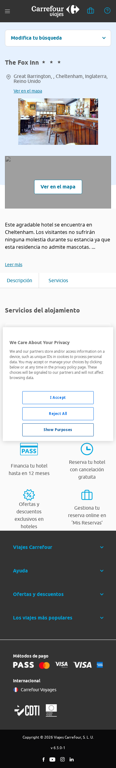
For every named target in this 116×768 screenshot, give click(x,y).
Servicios (58, 280)
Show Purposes (58, 429)
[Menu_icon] (7, 11)
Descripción (19, 280)
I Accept (58, 397)
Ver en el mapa (28, 90)
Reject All (58, 413)
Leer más (13, 264)
